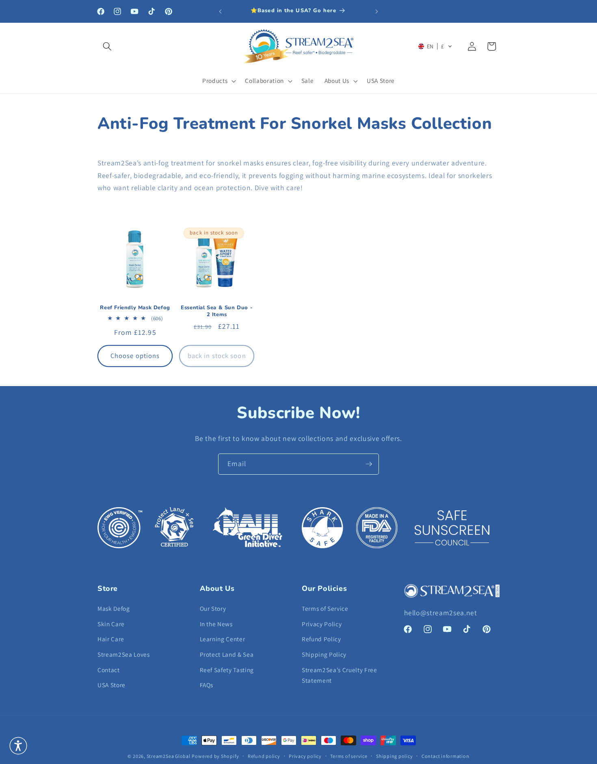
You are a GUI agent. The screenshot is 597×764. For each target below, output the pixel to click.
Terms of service (348, 756)
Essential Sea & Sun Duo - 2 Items (217, 311)
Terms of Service (325, 608)
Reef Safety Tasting (227, 670)
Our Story (213, 608)
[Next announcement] (377, 11)
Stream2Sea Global (168, 756)
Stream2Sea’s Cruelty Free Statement (339, 675)
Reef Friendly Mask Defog (135, 307)
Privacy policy (305, 756)
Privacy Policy (322, 624)
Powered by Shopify (215, 756)
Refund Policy (321, 639)
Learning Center (222, 639)
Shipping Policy (324, 654)
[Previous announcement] (220, 11)
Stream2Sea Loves (123, 654)
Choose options (135, 355)
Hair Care (110, 639)
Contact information (445, 756)
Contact (108, 670)
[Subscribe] (369, 464)
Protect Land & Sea (227, 654)
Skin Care (111, 624)
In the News (216, 624)
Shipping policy (394, 756)
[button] (107, 46)
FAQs (207, 685)
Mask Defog (113, 608)
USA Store (111, 685)
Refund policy (264, 756)
